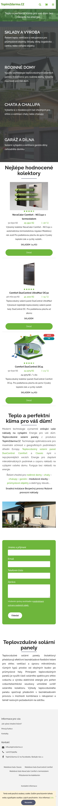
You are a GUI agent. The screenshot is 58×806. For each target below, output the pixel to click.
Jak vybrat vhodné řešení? (11, 724)
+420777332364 (11, 752)
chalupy (13, 479)
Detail (29, 252)
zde (52, 798)
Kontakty (4, 734)
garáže (23, 479)
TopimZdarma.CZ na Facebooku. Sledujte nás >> (24, 757)
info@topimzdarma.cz (14, 747)
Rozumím (28, 802)
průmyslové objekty (18, 483)
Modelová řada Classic (13, 767)
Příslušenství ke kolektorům (29, 775)
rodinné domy (34, 475)
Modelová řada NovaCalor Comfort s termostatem (29, 771)
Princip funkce (7, 729)
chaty (47, 475)
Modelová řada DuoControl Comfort (39, 767)
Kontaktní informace (29, 786)
